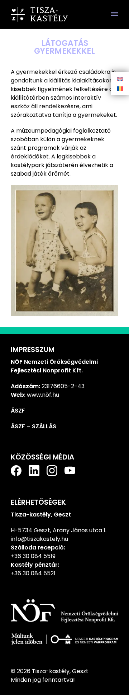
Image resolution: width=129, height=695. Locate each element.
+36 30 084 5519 (33, 556)
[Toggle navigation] (114, 14)
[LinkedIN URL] (34, 470)
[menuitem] (120, 79)
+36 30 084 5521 (33, 573)
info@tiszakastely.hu (39, 539)
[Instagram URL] (52, 470)
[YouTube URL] (69, 470)
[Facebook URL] (16, 470)
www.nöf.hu (43, 395)
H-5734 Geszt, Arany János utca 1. (58, 530)
